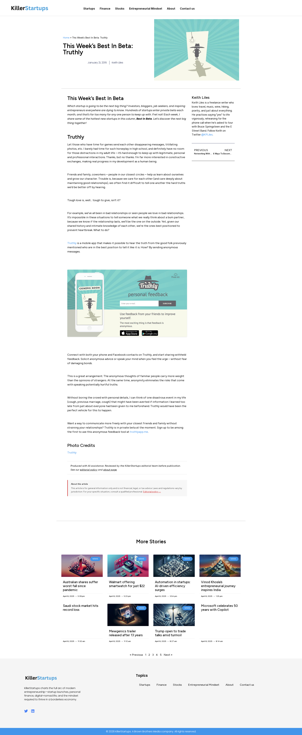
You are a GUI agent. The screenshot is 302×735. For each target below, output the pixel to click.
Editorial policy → (152, 491)
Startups (89, 8)
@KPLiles (207, 134)
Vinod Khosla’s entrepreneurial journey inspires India (218, 586)
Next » (168, 654)
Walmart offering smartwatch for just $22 (127, 584)
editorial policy (88, 469)
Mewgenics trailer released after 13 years (126, 633)
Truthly (71, 243)
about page (110, 469)
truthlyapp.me (139, 432)
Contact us (187, 8)
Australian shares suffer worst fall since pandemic (80, 586)
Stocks (119, 8)
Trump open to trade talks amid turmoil (170, 633)
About (171, 8)
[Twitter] (26, 711)
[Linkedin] (33, 711)
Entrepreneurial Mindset (145, 8)
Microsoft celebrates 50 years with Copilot (219, 608)
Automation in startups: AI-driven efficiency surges (172, 586)
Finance (105, 8)
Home (66, 37)
